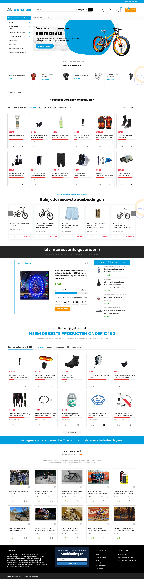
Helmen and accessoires (17, 32)
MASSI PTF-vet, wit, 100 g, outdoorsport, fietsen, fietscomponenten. (81, 137)
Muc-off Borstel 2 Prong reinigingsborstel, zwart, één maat (18, 377)
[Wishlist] (111, 8)
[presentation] (10, 213)
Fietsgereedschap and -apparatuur (17, 27)
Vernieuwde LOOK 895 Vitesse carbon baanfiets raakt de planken (72, 493)
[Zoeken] (90, 9)
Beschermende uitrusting (17, 52)
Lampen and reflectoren (17, 36)
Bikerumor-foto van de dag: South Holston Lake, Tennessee (18, 530)
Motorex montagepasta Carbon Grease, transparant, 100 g (71, 415)
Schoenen (12, 44)
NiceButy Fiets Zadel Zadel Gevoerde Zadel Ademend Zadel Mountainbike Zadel (114, 285)
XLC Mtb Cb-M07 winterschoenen (67, 376)
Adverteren (100, 568)
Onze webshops (101, 566)
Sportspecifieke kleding (16, 48)
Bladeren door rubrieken (17, 17)
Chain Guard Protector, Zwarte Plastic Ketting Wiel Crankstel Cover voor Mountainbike (45, 415)
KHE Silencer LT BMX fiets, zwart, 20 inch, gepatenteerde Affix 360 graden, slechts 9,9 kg (96, 227)
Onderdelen (13, 40)
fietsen (11, 496)
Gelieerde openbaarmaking (127, 560)
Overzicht (99, 563)
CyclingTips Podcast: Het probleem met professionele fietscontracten (45, 530)
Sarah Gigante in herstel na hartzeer (18, 492)
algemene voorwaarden (126, 557)
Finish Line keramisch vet (16, 136)
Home (98, 555)
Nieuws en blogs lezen (130, 2)
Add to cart (62, 309)
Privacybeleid (122, 555)
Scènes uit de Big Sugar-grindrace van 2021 (43, 492)
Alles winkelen (101, 557)
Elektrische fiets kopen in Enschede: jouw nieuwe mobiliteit (70, 530)
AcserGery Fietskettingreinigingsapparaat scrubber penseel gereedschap (104, 176)
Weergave (12, 78)
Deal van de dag (39, 17)
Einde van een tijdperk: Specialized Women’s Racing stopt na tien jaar (97, 493)
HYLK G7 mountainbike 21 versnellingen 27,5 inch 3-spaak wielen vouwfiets (19, 226)
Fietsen (11, 22)
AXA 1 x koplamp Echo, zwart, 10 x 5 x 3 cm (98, 376)
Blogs (50, 17)
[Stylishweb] (29, 487)
